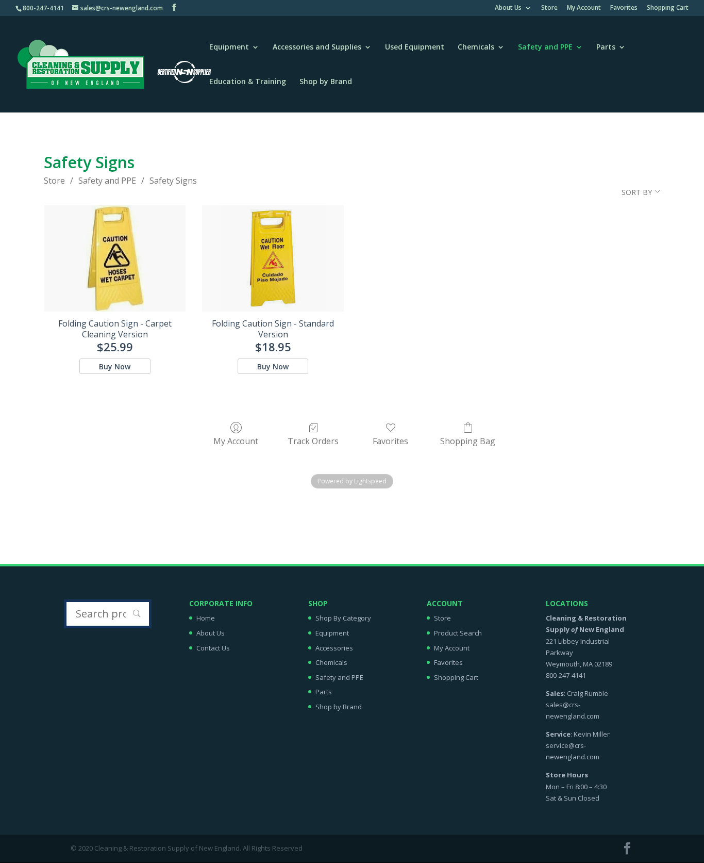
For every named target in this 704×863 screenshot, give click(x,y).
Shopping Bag (467, 440)
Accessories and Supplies (317, 47)
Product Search (458, 633)
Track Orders (313, 440)
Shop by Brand (325, 82)
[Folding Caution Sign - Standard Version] (273, 258)
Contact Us (213, 648)
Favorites (624, 8)
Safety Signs (173, 180)
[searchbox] (108, 613)
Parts (605, 47)
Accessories (334, 648)
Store (549, 8)
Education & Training (247, 82)
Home (205, 618)
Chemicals (476, 47)
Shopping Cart (668, 8)
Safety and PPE (545, 47)
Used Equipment (414, 47)
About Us (508, 8)
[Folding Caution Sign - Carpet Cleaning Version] (115, 258)
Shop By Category (343, 618)
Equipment (229, 47)
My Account (584, 8)
